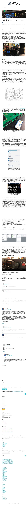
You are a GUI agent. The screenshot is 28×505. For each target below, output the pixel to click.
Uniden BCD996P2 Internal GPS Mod (7, 427)
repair (21, 451)
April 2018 (4, 470)
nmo (5, 451)
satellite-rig (10, 274)
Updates (4, 492)
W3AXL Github (4, 444)
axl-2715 (3, 274)
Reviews (4, 490)
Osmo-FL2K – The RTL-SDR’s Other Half (8, 462)
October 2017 (4, 472)
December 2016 (5, 476)
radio (16, 451)
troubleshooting (6, 438)
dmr (9, 450)
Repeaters (4, 445)
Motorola (4, 487)
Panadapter (8, 451)
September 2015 (5, 480)
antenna (3, 450)
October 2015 (4, 479)
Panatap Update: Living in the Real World (8, 463)
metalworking (23, 450)
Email (3, 382)
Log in (3, 496)
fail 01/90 (14, 450)
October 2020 (4, 467)
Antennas (4, 484)
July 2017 (4, 474)
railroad (19, 451)
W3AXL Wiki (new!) (5, 443)
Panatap (4, 488)
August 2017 (4, 473)
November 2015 (5, 478)
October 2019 (4, 469)
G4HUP (19, 450)
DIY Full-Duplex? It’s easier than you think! (8, 461)
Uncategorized (7, 19)
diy (7, 450)
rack (14, 451)
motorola (3, 451)
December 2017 (5, 471)
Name (3, 380)
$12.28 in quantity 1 (22, 108)
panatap (11, 451)
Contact (4, 446)
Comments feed (5, 498)
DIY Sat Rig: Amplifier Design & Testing (7, 428)
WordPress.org (4, 499)
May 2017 (4, 475)
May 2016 (4, 477)
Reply (2, 305)
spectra (3, 438)
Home (3, 442)
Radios (3, 489)
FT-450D (17, 450)
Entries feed (4, 497)
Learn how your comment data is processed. (17, 391)
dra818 (7, 274)
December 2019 (5, 468)
